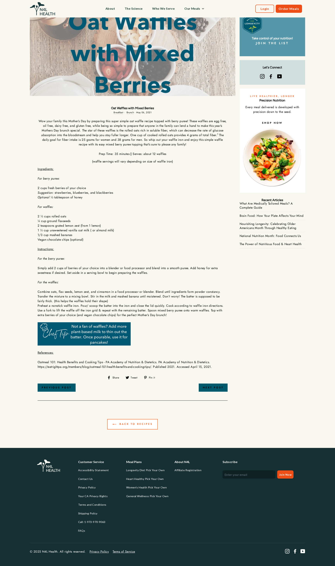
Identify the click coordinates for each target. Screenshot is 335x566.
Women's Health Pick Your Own (146, 487)
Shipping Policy (88, 513)
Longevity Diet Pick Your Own (145, 470)
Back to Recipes (135, 424)
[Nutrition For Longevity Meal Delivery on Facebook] (271, 76)
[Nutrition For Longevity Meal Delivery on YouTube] (279, 76)
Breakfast (118, 112)
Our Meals (192, 8)
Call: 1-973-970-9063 (91, 522)
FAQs (81, 530)
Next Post (213, 387)
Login (265, 8)
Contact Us (85, 478)
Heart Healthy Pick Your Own (145, 478)
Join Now (285, 474)
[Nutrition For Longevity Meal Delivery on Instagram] (262, 76)
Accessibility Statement (93, 470)
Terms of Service (124, 551)
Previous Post (57, 387)
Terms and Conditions (92, 504)
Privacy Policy (87, 487)
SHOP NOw (272, 123)
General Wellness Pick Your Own (147, 496)
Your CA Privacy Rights (93, 496)
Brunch (130, 112)
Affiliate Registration (188, 470)
